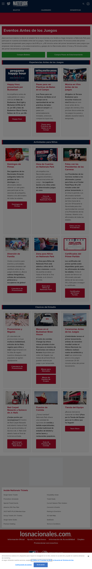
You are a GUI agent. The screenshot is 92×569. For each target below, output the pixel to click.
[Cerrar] (88, 556)
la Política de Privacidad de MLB (41, 560)
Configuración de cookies (23, 565)
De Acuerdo (41, 565)
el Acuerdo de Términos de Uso (63, 560)
